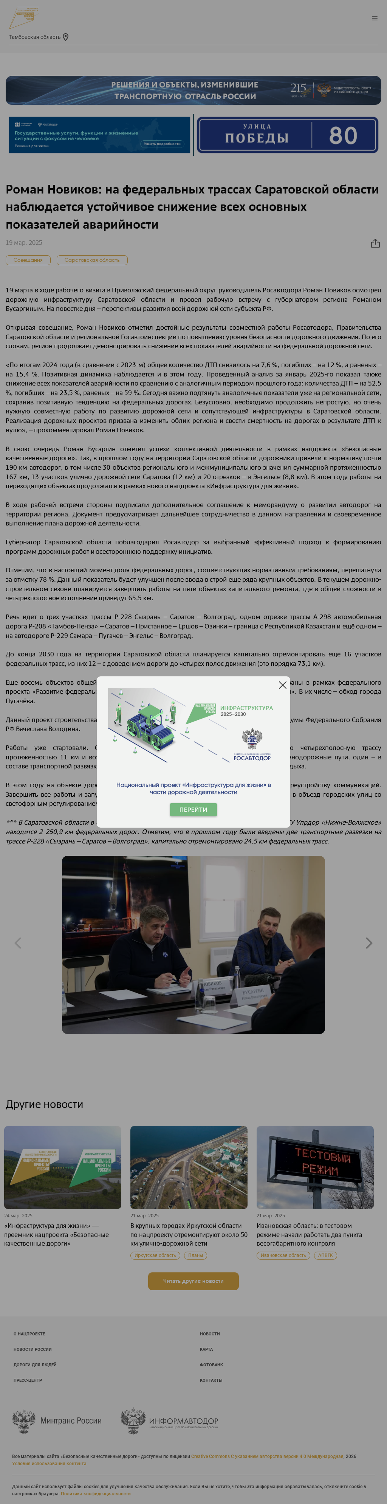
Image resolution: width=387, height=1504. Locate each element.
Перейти (193, 809)
